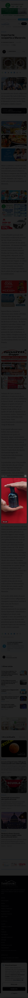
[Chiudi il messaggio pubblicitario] (25, 476)
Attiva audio (5, 521)
